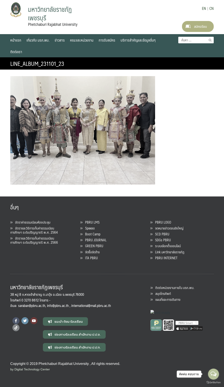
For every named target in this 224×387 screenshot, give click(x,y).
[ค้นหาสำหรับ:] (196, 40)
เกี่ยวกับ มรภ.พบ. (37, 40)
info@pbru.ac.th (58, 305)
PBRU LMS (91, 222)
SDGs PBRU (161, 240)
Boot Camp (91, 234)
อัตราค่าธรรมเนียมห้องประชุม (31, 222)
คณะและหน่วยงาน (81, 40)
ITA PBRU (90, 258)
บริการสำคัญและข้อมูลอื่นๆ (138, 40)
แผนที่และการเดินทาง (166, 299)
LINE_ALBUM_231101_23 (37, 63)
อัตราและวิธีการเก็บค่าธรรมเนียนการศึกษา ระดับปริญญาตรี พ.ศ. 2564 (34, 230)
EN (204, 8)
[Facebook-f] (15, 320)
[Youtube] (33, 320)
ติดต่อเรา (16, 52)
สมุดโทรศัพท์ (162, 293)
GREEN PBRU (92, 246)
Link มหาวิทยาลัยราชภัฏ (168, 252)
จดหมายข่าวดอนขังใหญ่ (168, 228)
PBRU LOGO (161, 222)
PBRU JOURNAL (94, 240)
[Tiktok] (15, 327)
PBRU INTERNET (164, 258)
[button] (65, 321)
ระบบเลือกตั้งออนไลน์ (166, 246)
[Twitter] (24, 320)
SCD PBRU (160, 234)
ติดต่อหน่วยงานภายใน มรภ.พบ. (173, 288)
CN (211, 8)
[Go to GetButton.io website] (213, 382)
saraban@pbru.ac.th (31, 305)
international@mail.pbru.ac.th (91, 305)
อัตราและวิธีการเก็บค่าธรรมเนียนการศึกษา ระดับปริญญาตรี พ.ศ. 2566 (34, 240)
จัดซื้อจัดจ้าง (91, 252)
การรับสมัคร (107, 40)
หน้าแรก (15, 40)
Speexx (88, 228)
